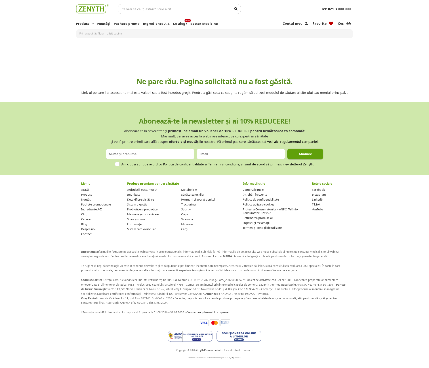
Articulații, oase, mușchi (142, 190)
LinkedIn (318, 199)
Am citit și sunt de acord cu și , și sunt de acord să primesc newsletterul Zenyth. (217, 164)
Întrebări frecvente (255, 195)
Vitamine (187, 219)
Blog (84, 224)
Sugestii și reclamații (256, 223)
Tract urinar (188, 204)
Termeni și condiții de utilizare (262, 228)
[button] (92, 23)
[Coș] (348, 23)
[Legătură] (92, 8)
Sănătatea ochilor (192, 195)
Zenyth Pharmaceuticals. (209, 350)
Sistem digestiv (137, 204)
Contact (86, 234)
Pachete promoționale (96, 204)
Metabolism (189, 190)
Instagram (319, 195)
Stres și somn (136, 219)
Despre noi (88, 229)
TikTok (316, 204)
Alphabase (236, 358)
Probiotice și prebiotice (142, 209)
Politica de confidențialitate (183, 164)
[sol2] (239, 336)
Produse (86, 195)
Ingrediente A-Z (91, 209)
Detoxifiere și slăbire (140, 199)
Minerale (187, 224)
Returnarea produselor (258, 218)
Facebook (318, 190)
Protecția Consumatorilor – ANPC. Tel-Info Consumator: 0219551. (270, 211)
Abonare (305, 154)
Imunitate (133, 195)
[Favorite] (331, 23)
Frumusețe (134, 224)
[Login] (306, 23)
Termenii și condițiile (223, 164)
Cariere (85, 219)
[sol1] (190, 336)
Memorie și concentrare (143, 214)
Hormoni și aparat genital (198, 199)
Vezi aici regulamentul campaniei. (293, 141)
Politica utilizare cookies (258, 204)
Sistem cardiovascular (141, 229)
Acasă (85, 190)
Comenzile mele (253, 190)
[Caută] (236, 9)
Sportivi (186, 209)
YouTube (317, 209)
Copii (184, 214)
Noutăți (86, 199)
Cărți (84, 214)
